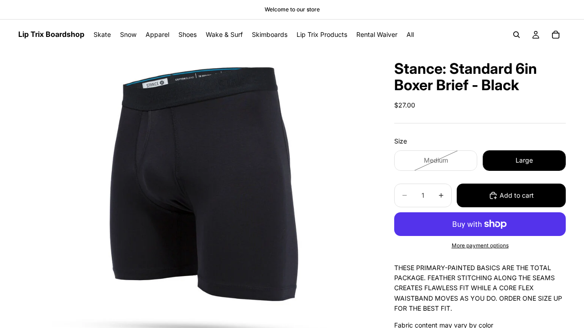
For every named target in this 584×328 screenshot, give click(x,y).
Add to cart (517, 195)
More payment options (480, 245)
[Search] (516, 35)
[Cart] (556, 35)
